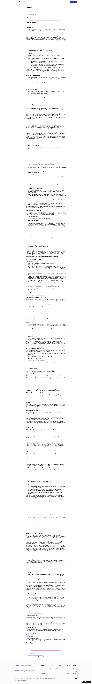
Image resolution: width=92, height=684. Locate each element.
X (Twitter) (75, 671)
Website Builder (52, 668)
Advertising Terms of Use (31, 17)
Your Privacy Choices (40, 678)
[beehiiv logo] (76, 678)
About (42, 667)
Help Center (69, 668)
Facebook (74, 668)
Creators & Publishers (60, 667)
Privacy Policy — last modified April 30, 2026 (35, 655)
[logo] (18, 1)
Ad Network (43, 1)
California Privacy (28, 678)
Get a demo (67, 1)
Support (68, 670)
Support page (58, 630)
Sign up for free (73, 1)
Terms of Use (17, 678)
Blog (67, 667)
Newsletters (52, 667)
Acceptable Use (34, 678)
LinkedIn (74, 673)
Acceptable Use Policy (31, 13)
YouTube (74, 667)
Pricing (47, 1)
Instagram (75, 670)
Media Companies (60, 670)
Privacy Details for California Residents (48, 375)
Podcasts (51, 670)
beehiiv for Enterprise (44, 671)
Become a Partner (43, 673)
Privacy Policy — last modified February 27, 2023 (36, 656)
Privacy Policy (29, 11)
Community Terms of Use (31, 16)
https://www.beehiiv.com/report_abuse (34, 264)
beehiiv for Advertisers (44, 670)
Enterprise (38, 1)
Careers (42, 668)
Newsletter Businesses (61, 668)
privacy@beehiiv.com (48, 382)
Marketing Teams (60, 671)
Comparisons (69, 671)
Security (46, 678)
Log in (62, 1)
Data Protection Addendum (31, 14)
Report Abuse (50, 678)
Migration (68, 673)
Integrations (52, 671)
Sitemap (54, 678)
